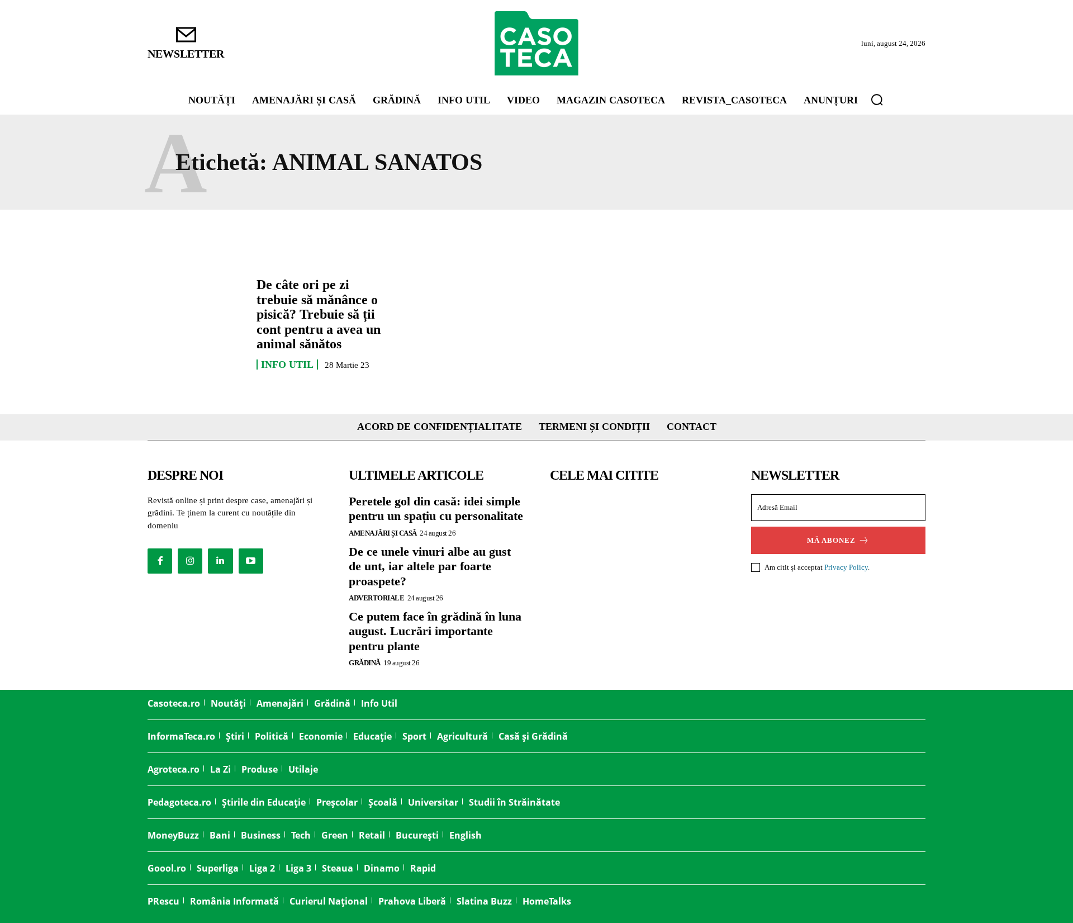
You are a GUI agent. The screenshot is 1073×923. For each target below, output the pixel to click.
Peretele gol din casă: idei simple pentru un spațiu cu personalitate (436, 508)
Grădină (365, 663)
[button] (876, 99)
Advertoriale (376, 598)
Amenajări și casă (383, 533)
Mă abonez (831, 540)
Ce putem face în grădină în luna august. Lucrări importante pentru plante (435, 631)
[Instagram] (190, 560)
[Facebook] (160, 560)
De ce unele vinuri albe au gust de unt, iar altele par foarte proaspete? (430, 566)
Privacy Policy (846, 567)
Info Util (287, 364)
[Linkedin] (220, 560)
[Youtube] (251, 560)
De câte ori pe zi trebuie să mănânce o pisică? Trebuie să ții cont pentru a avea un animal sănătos (319, 314)
